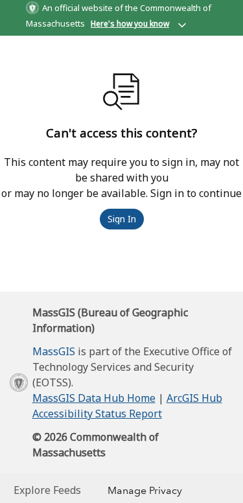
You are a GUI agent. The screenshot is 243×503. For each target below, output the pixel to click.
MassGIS (53, 351)
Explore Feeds (47, 490)
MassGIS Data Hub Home (94, 398)
